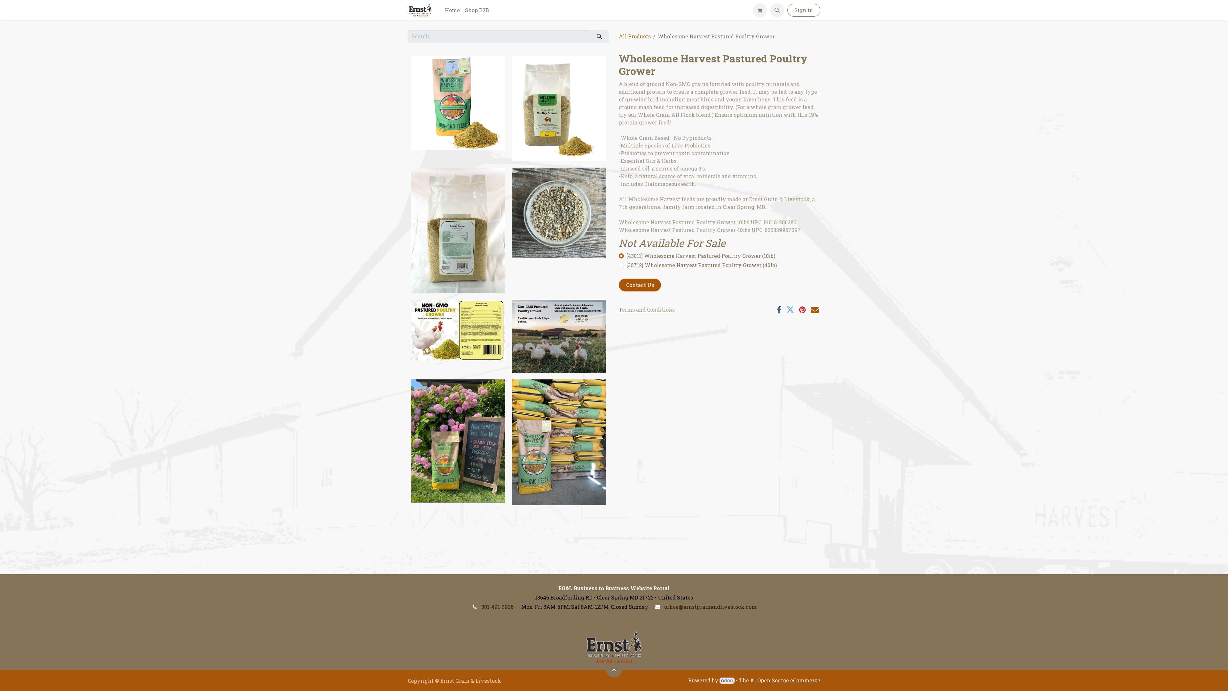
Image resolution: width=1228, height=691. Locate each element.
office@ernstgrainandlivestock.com (710, 606)
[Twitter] (790, 310)
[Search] (599, 36)
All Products (635, 36)
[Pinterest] (802, 310)
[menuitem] (452, 10)
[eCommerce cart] (760, 10)
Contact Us (640, 285)
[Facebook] (779, 310)
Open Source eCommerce (788, 680)
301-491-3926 (497, 606)
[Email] (815, 310)
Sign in (803, 10)
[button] (777, 10)
